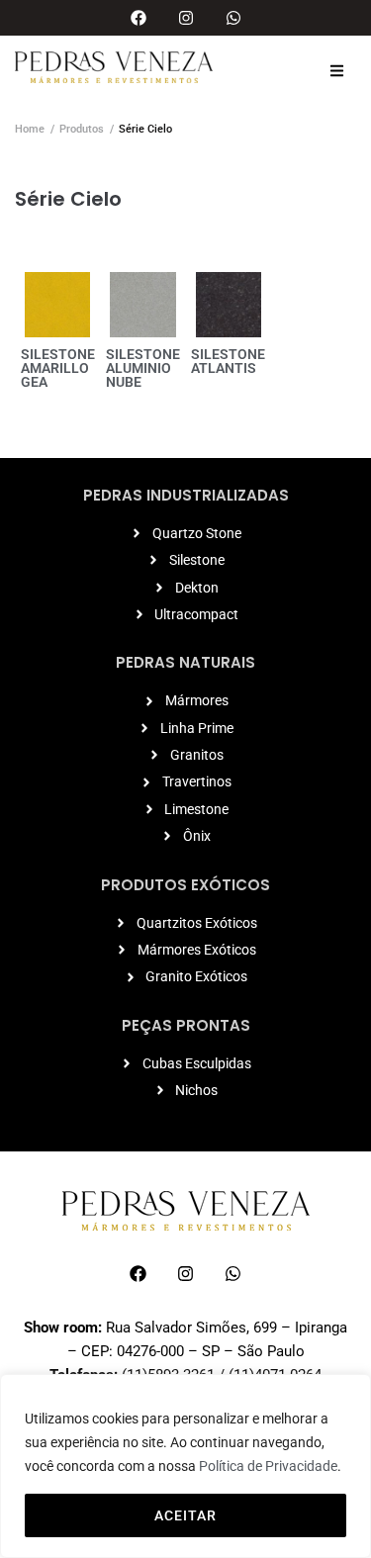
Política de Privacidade (268, 1466)
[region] (185, 1466)
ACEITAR (185, 1515)
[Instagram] (186, 18)
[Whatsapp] (233, 18)
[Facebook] (138, 18)
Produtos (81, 129)
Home (30, 129)
